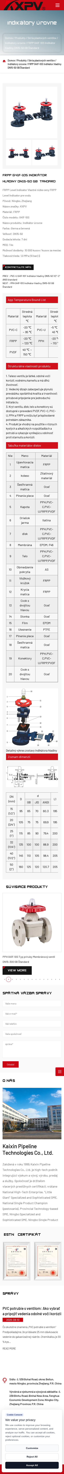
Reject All (32, 1456)
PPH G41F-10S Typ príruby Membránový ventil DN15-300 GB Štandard (29, 959)
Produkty (20, 37)
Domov (9, 37)
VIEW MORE (17, 970)
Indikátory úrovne (15, 42)
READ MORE (14, 1343)
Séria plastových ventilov (42, 37)
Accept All (32, 1465)
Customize (32, 1448)
